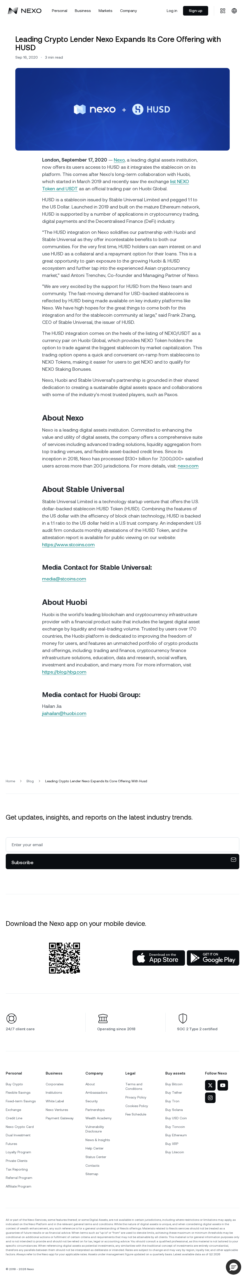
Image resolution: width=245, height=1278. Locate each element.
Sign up (195, 10)
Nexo (119, 160)
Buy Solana (174, 1110)
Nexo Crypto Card (20, 1127)
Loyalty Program (18, 1152)
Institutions (54, 1092)
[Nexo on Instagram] (210, 1097)
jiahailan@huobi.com (64, 713)
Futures (11, 1144)
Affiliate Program (18, 1186)
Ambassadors (96, 1092)
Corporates (54, 1084)
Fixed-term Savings (21, 1101)
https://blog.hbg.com (64, 672)
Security (91, 1101)
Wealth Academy (98, 1118)
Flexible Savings (18, 1092)
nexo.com (188, 466)
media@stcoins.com (64, 579)
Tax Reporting (17, 1169)
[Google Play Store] (213, 958)
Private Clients (16, 1161)
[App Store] (159, 958)
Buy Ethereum (176, 1135)
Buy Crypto (14, 1084)
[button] (233, 1267)
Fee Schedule (135, 1114)
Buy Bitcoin (174, 1084)
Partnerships (95, 1110)
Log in (172, 10)
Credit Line (14, 1118)
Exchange (13, 1110)
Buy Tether (173, 1092)
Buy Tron (172, 1101)
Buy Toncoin (175, 1127)
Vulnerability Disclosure (94, 1129)
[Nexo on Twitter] (210, 1085)
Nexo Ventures (57, 1110)
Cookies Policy (136, 1106)
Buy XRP (171, 1144)
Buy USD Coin (176, 1118)
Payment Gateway (60, 1118)
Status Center (95, 1157)
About (90, 1084)
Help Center (94, 1148)
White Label (55, 1101)
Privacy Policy (135, 1097)
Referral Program (19, 1178)
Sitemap (91, 1174)
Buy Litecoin (174, 1152)
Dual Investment (18, 1135)
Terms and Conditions (133, 1086)
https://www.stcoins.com (68, 544)
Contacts (92, 1165)
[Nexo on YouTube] (222, 1085)
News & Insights (97, 1140)
